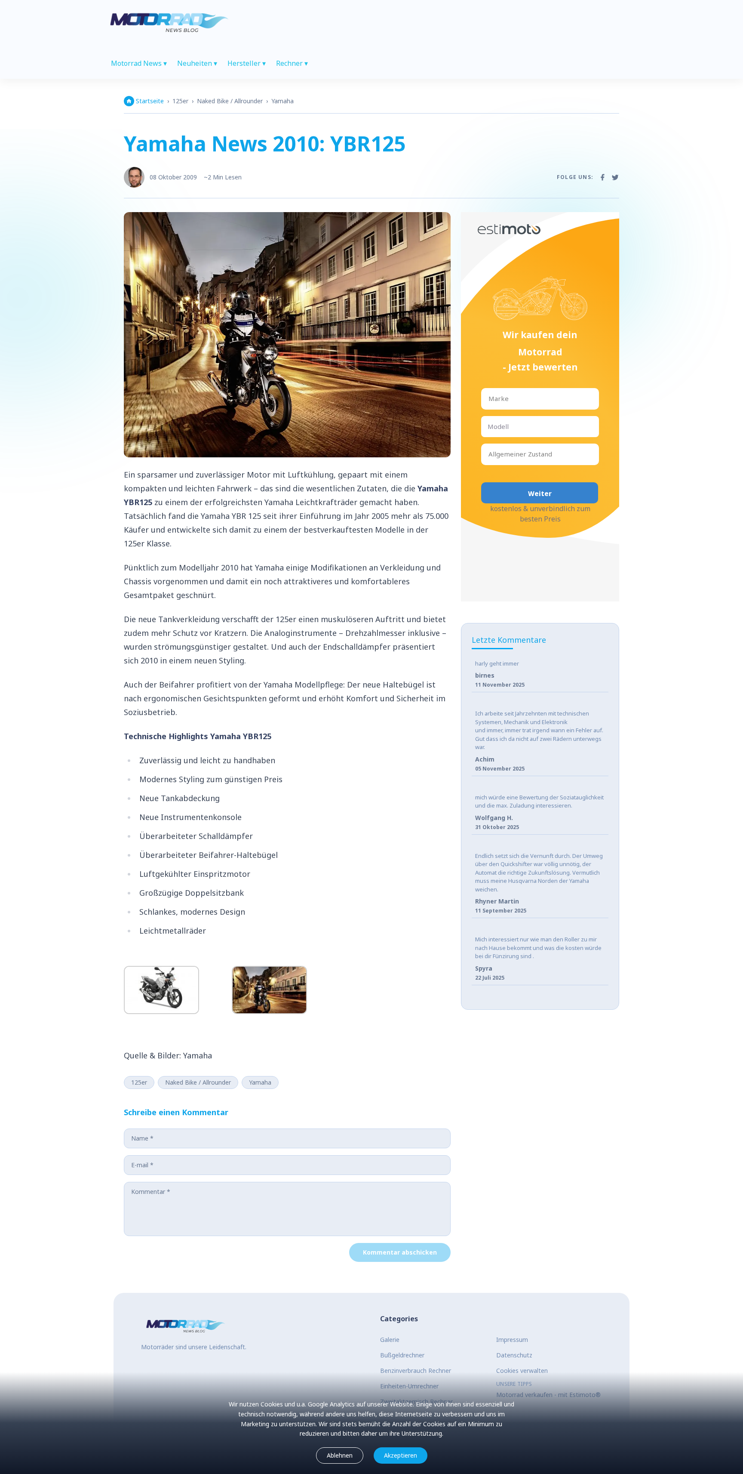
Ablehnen (340, 1455)
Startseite (150, 101)
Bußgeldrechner (402, 1355)
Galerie (389, 1339)
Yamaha (282, 101)
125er (180, 101)
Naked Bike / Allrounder (230, 101)
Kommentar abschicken (400, 1252)
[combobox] (489, 399)
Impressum (512, 1339)
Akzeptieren (400, 1455)
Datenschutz (514, 1355)
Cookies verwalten (522, 1370)
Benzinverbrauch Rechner (415, 1370)
